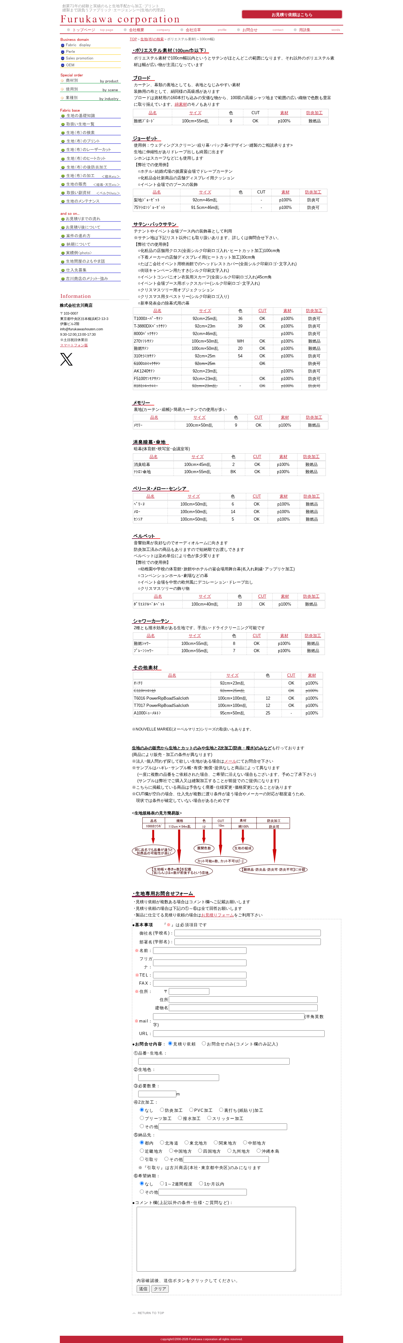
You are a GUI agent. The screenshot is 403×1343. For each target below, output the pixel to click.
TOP (133, 39)
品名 (153, 112)
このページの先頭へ (149, 1313)
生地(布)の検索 (152, 39)
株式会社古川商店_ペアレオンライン (135, 19)
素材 (284, 112)
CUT (262, 310)
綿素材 (181, 104)
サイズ (195, 112)
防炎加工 (314, 112)
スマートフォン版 (74, 345)
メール (230, 761)
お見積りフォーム (217, 915)
